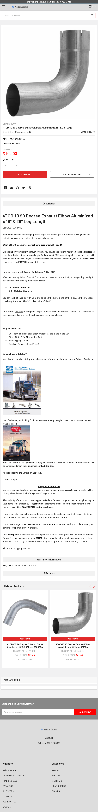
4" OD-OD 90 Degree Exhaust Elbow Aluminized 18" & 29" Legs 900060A (25, 646)
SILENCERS (8, 791)
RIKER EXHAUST (11, 780)
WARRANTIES (9, 801)
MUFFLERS (57, 780)
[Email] (11, 187)
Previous (90, 586)
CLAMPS (19, 311)
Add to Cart (25, 639)
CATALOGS (8, 786)
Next (93, 586)
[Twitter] (23, 187)
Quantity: (8, 159)
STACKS (55, 770)
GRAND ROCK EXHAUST (14, 775)
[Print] (17, 187)
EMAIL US (39, 524)
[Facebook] (5, 187)
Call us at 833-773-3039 (49, 743)
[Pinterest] (30, 187)
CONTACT (7, 796)
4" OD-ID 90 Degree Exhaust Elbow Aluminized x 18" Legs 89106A (73, 646)
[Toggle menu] (3, 6)
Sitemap (7, 806)
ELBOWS (56, 775)
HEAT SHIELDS (59, 786)
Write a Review (88, 131)
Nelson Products (11, 770)
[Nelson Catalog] (22, 389)
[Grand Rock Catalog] (16, 442)
